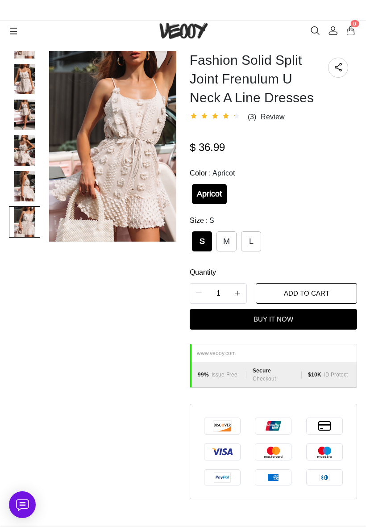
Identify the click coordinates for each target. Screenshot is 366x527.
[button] (199, 293)
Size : (202, 220)
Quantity (203, 272)
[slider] (216, 116)
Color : (212, 173)
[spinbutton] (218, 293)
